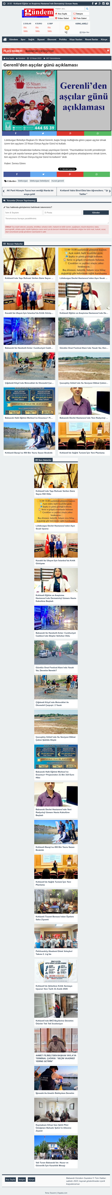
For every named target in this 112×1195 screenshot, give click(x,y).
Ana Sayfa (62, 14)
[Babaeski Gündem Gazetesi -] (38, 13)
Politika (63, 39)
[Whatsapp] (98, 133)
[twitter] (96, 3)
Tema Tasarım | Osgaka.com (56, 1193)
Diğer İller (85, 32)
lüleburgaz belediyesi (39, 181)
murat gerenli (57, 181)
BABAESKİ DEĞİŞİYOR (40, 51)
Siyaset (41, 39)
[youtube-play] (107, 3)
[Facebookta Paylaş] (15, 133)
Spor (23, 39)
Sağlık (31, 39)
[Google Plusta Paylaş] (70, 133)
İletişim (79, 14)
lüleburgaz (23, 181)
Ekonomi (52, 39)
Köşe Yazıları (76, 39)
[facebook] (92, 3)
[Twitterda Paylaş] (43, 133)
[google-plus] (100, 3)
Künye (104, 39)
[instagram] (103, 3)
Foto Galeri (81, 18)
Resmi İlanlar (91, 39)
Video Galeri (63, 18)
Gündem (13, 39)
